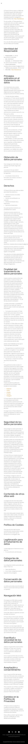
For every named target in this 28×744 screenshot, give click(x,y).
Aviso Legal (5, 734)
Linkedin (8, 392)
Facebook (8, 388)
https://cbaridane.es (19, 18)
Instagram (9, 395)
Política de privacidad (14, 734)
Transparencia (16, 736)
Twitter (8, 390)
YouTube (8, 394)
